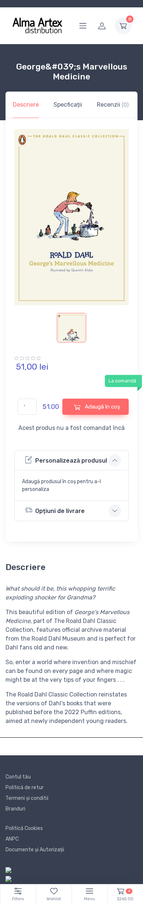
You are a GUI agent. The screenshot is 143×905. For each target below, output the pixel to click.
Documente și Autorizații (35, 850)
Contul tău (18, 777)
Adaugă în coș (101, 406)
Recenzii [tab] (113, 104)
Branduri (15, 809)
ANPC (12, 839)
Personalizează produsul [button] (71, 460)
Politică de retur (25, 787)
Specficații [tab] (68, 104)
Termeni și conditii (27, 798)
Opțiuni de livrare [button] (60, 510)
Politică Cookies (24, 828)
